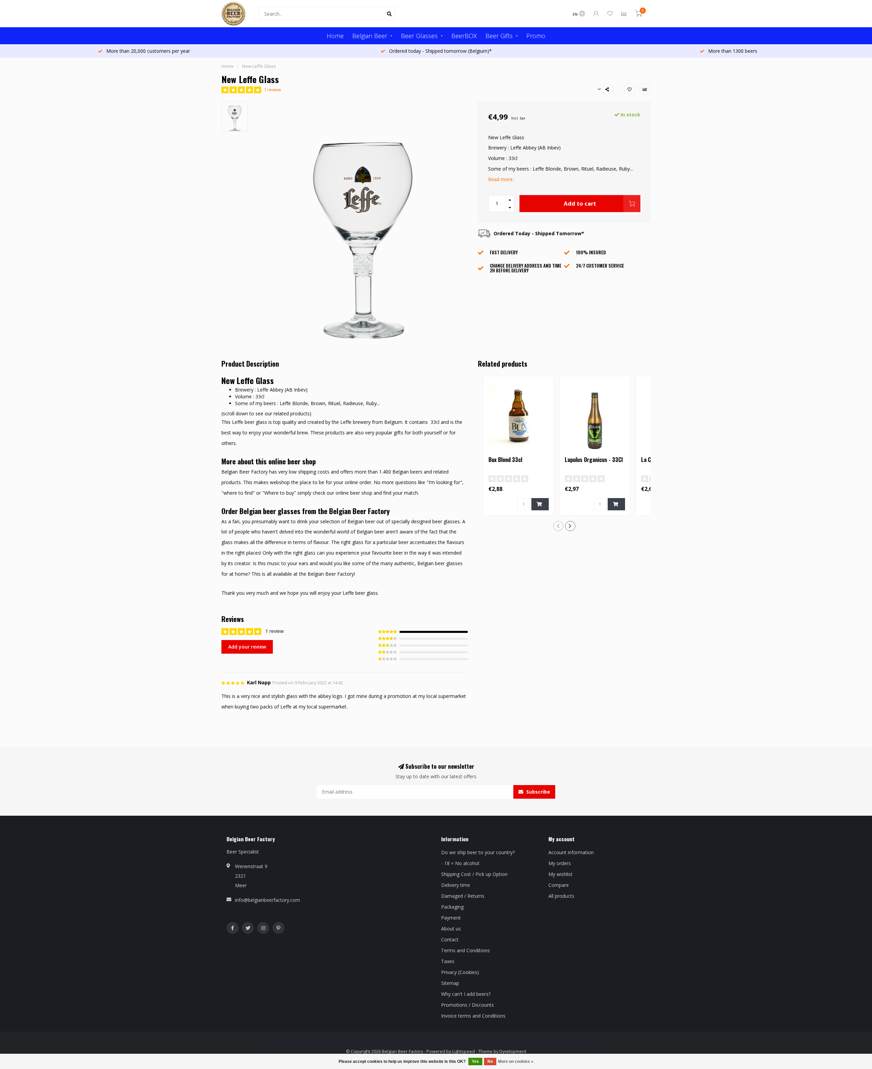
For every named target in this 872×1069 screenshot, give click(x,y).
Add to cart (580, 203)
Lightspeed (463, 1051)
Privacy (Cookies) (460, 972)
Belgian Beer (369, 36)
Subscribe (537, 791)
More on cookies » (515, 1061)
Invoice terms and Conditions (473, 1015)
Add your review (247, 646)
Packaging (452, 907)
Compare (558, 885)
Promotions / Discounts (467, 1005)
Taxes (447, 961)
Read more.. (501, 179)
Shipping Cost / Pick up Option (474, 874)
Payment (451, 917)
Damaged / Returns (462, 896)
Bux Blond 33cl (505, 460)
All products (561, 896)
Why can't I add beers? (465, 994)
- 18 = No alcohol (460, 863)
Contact (449, 939)
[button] (558, 526)
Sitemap (450, 983)
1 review (272, 90)
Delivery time (455, 885)
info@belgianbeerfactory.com (267, 900)
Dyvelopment (512, 1051)
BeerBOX (464, 36)
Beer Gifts (499, 36)
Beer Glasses (419, 36)
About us (451, 928)
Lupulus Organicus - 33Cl (594, 460)
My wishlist (560, 874)
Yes (475, 1061)
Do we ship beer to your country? (478, 852)
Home (335, 36)
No (490, 1061)
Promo (535, 36)
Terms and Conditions (465, 950)
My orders (559, 863)
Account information (571, 852)
